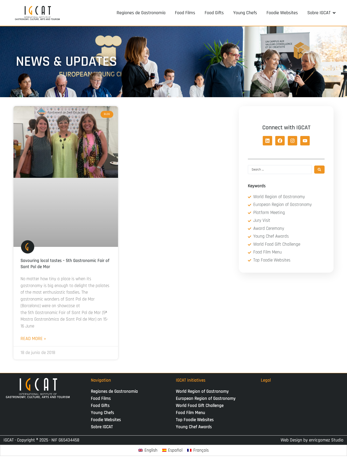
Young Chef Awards (194, 427)
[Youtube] (305, 140)
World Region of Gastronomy (202, 391)
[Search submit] (319, 170)
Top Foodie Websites (195, 420)
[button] (322, 13)
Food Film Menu (190, 413)
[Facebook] (280, 140)
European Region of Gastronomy (206, 399)
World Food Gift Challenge (200, 406)
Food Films (101, 399)
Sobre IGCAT (102, 427)
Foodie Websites (106, 420)
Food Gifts (100, 406)
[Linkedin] (267, 140)
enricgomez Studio (326, 440)
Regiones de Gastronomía (114, 391)
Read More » (33, 338)
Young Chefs (102, 413)
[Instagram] (292, 140)
